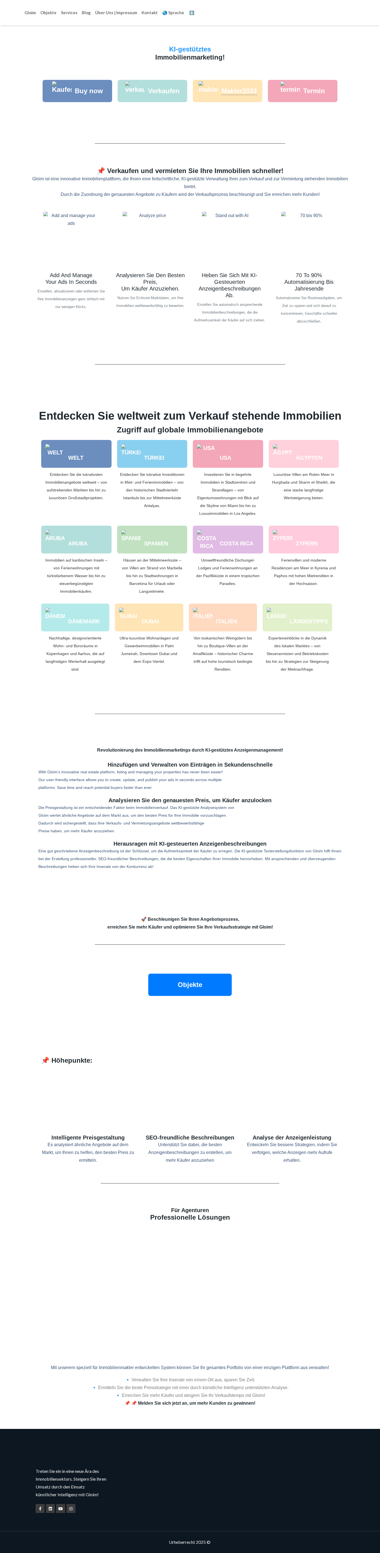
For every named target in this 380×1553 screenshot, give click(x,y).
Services (69, 12)
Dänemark (84, 621)
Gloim (30, 12)
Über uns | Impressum (116, 12)
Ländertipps (309, 621)
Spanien (156, 543)
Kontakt (150, 12)
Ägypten (309, 458)
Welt (75, 458)
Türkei (154, 458)
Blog (86, 12)
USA (225, 458)
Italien (226, 621)
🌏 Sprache (173, 12)
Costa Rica (236, 543)
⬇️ (191, 12)
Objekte (48, 12)
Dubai (150, 621)
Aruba (78, 543)
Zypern (307, 543)
